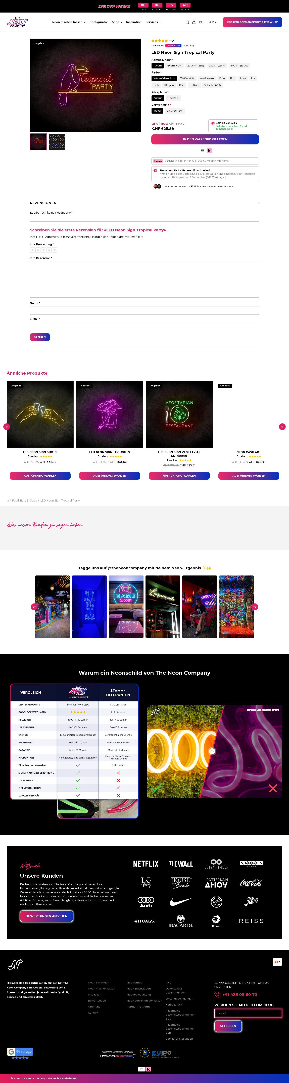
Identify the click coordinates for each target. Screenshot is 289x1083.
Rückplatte (160, 92)
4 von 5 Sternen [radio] (49, 250)
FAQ (168, 982)
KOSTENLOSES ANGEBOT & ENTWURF (252, 22)
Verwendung (161, 105)
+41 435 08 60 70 (239, 994)
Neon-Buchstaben (139, 988)
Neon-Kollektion (98, 982)
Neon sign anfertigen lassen (144, 1000)
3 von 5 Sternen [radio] (43, 250)
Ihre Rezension (41, 258)
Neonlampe (134, 982)
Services (152, 22)
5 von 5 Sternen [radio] (54, 250)
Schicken (228, 1026)
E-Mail (35, 318)
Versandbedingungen (179, 998)
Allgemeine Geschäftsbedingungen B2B (180, 1028)
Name (35, 303)
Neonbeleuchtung (139, 994)
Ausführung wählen (40, 475)
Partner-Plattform (138, 1006)
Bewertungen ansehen (46, 916)
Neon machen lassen (67, 22)
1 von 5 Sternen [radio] (32, 250)
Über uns (94, 1006)
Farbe (157, 72)
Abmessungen (162, 59)
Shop (115, 22)
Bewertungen (97, 1000)
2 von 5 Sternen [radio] (37, 250)
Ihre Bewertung (42, 244)
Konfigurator (99, 22)
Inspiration (133, 22)
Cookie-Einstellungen (179, 1038)
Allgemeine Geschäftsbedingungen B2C (180, 1014)
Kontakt (93, 1012)
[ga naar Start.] (8, 501)
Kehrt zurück (174, 1004)
